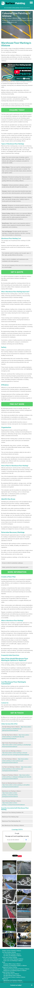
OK (26, 839)
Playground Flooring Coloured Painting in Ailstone (16, 968)
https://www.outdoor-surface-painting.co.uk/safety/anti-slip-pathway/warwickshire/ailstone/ (16, 728)
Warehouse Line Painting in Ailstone (12, 980)
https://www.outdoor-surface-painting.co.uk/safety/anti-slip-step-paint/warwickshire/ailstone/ (15, 736)
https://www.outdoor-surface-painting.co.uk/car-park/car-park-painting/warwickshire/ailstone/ (15, 760)
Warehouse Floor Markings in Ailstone (13, 982)
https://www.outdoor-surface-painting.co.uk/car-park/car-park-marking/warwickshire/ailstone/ (17, 768)
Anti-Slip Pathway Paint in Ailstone (12, 975)
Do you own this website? (13, 839)
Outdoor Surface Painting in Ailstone (11, 950)
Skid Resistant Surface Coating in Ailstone (14, 977)
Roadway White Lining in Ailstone (12, 964)
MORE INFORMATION (17, 572)
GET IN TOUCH (17, 713)
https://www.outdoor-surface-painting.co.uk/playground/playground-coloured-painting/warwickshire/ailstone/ (16, 776)
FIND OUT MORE (17, 404)
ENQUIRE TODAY (17, 110)
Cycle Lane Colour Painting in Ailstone (13, 959)
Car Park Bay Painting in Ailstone (12, 954)
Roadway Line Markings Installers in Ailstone (15, 965)
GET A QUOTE (17, 272)
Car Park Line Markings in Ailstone (12, 955)
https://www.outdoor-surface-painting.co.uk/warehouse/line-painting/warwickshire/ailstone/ (10, 794)
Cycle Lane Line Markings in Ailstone (13, 960)
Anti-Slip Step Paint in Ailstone (11, 973)
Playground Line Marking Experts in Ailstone (14, 970)
